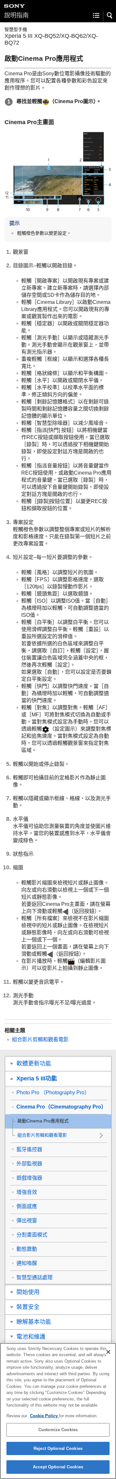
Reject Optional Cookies (58, 1448)
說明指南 (16, 15)
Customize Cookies (58, 1429)
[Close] (108, 1352)
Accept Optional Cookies (58, 1466)
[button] (109, 15)
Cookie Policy (44, 1415)
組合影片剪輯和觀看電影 (40, 1039)
